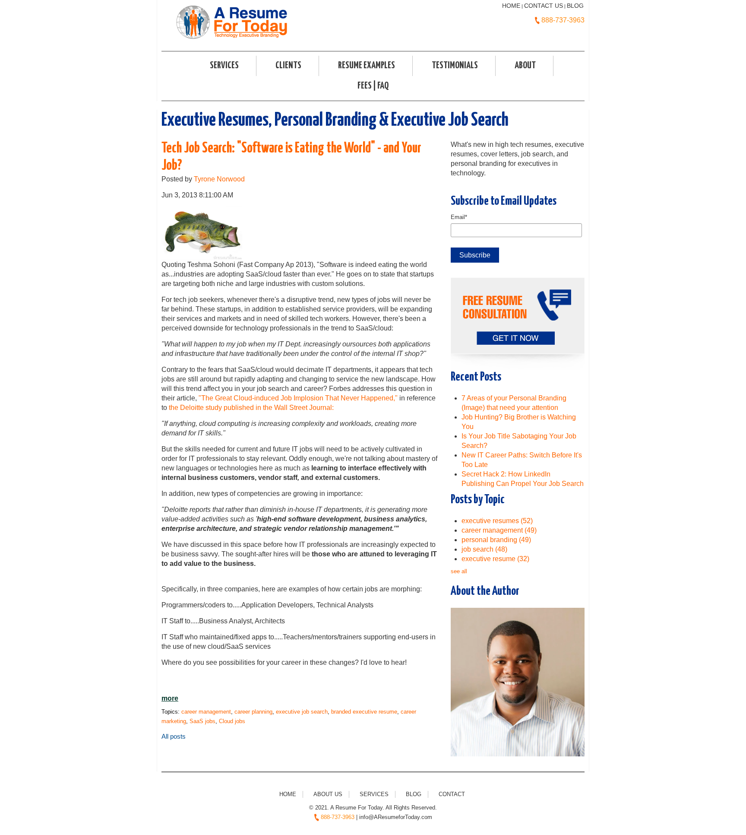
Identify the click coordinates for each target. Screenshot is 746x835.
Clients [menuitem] (288, 65)
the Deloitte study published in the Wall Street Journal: (251, 407)
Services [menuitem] (224, 65)
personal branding (496, 539)
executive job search (302, 711)
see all (459, 571)
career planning (253, 711)
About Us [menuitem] (327, 794)
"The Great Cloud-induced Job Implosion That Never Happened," (298, 398)
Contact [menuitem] (452, 794)
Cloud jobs (232, 721)
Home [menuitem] (287, 794)
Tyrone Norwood (219, 179)
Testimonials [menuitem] (455, 65)
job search (484, 549)
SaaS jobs (202, 721)
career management (206, 711)
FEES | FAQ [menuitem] (373, 86)
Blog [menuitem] (413, 794)
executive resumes (497, 520)
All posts (173, 736)
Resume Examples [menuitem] (366, 65)
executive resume (495, 558)
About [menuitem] (525, 65)
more (169, 698)
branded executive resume (364, 711)
